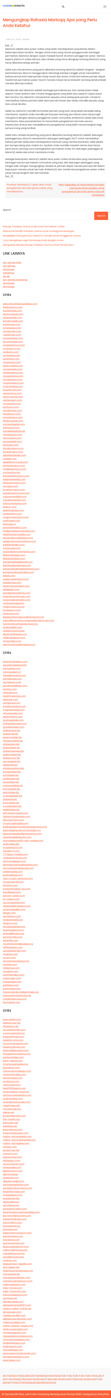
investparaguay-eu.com (16, 888)
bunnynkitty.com (12, 1222)
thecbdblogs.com (13, 1350)
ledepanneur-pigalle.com (17, 1263)
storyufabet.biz (11, 789)
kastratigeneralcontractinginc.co (22, 830)
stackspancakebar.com (16, 1277)
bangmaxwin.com (13, 1236)
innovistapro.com (13, 417)
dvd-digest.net (11, 1267)
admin (25, 39)
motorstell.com (12, 1085)
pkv (5, 1375)
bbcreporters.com (13, 820)
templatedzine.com (14, 926)
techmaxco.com (12, 438)
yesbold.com (10, 692)
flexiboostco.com (13, 307)
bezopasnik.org (11, 1226)
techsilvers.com (12, 916)
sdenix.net (8, 1112)
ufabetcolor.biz (11, 758)
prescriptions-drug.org (16, 1091)
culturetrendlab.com (15, 496)
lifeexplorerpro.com (14, 482)
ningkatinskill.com (13, 919)
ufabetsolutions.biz (13, 768)
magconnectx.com (14, 606)
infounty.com (10, 885)
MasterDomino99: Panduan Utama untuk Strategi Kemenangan (38, 231)
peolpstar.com (11, 1067)
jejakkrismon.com (13, 1171)
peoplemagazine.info (15, 665)
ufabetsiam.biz (11, 744)
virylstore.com (11, 1081)
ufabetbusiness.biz (13, 751)
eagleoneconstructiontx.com (19, 541)
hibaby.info (9, 575)
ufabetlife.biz (10, 765)
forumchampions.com (15, 1043)
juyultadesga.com (13, 875)
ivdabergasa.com (13, 871)
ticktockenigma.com (14, 503)
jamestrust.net (11, 1150)
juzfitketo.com (11, 985)
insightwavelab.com (14, 479)
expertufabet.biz (12, 737)
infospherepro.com (14, 465)
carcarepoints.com (14, 902)
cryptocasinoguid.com (15, 823)
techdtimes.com (12, 678)
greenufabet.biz (12, 754)
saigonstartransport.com (17, 1233)
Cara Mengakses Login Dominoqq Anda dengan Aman (33, 240)
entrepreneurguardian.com (18, 572)
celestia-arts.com (13, 1040)
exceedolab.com (12, 441)
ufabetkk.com (11, 1177)
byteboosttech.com (14, 706)
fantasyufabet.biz (13, 740)
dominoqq (8, 269)
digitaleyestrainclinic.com (17, 1319)
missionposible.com (14, 1322)
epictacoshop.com (13, 1243)
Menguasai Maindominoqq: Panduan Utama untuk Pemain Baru (38, 245)
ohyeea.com (10, 964)
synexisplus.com (12, 328)
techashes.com (12, 668)
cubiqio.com (10, 458)
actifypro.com (11, 407)
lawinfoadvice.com (13, 930)
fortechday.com (12, 641)
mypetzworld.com (13, 882)
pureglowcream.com (15, 1208)
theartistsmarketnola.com (18, 1270)
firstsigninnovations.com (16, 1054)
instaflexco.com (12, 414)
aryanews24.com (13, 847)
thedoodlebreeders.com (17, 906)
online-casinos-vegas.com (18, 1325)
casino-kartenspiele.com (17, 1136)
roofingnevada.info (13, 603)
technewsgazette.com (16, 1184)
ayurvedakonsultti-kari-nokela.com (23, 840)
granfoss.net (10, 1298)
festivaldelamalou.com (16, 1050)
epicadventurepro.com (16, 476)
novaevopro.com (12, 379)
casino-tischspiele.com (16, 1143)
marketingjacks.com (14, 1332)
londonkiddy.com (12, 627)
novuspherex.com (13, 376)
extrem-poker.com (14, 895)
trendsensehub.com (14, 500)
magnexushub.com (14, 709)
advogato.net (10, 1122)
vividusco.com (11, 352)
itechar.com (10, 689)
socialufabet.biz (12, 771)
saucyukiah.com (12, 1019)
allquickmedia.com (13, 1181)
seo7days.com (11, 1205)
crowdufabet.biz (12, 806)
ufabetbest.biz (11, 778)
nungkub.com (10, 971)
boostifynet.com (12, 390)
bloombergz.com (13, 1129)
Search (7, 210)
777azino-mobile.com (15, 854)
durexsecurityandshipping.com (20, 864)
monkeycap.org (12, 1109)
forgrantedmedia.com (15, 1064)
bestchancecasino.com (16, 586)
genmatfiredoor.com (15, 527)
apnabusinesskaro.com (16, 1356)
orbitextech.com (12, 513)
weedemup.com (12, 582)
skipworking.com (12, 1157)
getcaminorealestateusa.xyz (19, 644)
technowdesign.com (14, 861)
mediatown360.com (14, 1315)
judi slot (13, 1375)
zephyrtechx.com (13, 396)
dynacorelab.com (13, 341)
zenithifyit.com (11, 359)
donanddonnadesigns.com (18, 538)
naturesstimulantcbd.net (17, 995)
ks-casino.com (11, 899)
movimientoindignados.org (18, 944)
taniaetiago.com (12, 981)
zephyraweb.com (13, 365)
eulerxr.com (9, 507)
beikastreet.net (12, 1023)
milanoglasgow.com (14, 1284)
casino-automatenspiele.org (19, 1140)
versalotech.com (12, 434)
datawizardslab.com (14, 455)
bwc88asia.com (12, 892)
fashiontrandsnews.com (16, 816)
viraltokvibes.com (13, 1098)
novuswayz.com (12, 403)
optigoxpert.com (12, 400)
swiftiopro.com (11, 427)
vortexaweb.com (12, 369)
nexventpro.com (12, 393)
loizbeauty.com (11, 1160)
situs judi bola (26, 1375)
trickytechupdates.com (16, 1339)
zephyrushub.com (13, 314)
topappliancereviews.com (18, 1336)
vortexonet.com (12, 331)
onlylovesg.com (12, 548)
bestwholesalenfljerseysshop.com (22, 833)
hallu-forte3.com (12, 1288)
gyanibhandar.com (13, 727)
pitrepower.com (12, 1312)
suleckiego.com (12, 1360)
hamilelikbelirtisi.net (14, 431)
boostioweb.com (12, 310)
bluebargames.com (14, 1047)
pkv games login (12, 262)
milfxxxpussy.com (13, 947)
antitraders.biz (11, 844)
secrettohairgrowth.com (17, 1215)
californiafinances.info (15, 1250)
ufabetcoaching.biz (14, 630)
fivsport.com (10, 923)
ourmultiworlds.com (14, 1029)
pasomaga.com (12, 988)
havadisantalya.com (14, 675)
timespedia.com (12, 1167)
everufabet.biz (11, 802)
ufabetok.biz (10, 799)
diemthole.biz (10, 1174)
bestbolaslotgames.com (17, 565)
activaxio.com (11, 445)
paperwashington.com (16, 579)
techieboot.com (12, 682)
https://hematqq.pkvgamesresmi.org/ (34, 1382)
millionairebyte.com (14, 637)
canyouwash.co (12, 672)
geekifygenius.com (13, 510)
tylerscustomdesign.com (17, 1071)
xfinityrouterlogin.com (15, 1329)
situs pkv (97, 1375)
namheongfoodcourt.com (17, 1281)
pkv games (9, 266)
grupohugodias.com (14, 909)
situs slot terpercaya (34, 1379)
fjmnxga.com (10, 1229)
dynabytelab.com (13, 321)
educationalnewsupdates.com (20, 303)
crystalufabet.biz (12, 796)
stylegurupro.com (13, 451)
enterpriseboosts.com (15, 1133)
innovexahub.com (13, 338)
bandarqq (8, 272)
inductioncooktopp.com (16, 596)
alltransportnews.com (15, 813)
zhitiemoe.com (11, 968)
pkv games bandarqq (15, 279)
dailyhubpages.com (14, 555)
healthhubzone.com (14, 696)
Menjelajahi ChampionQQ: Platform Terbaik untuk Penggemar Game (42, 235)
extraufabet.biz (11, 761)
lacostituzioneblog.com (16, 961)
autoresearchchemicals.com (19, 1353)
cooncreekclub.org (14, 1033)
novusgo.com (10, 486)
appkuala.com (11, 1202)
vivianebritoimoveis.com (16, 1102)
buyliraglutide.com (13, 720)
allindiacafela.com (13, 1301)
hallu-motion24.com (14, 1291)
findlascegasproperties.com (19, 531)
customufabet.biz (13, 785)
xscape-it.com (11, 851)
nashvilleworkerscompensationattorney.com (28, 620)
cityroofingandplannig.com (18, 868)
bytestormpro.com (14, 489)
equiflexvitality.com (14, 544)
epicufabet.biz (11, 792)
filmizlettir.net (10, 1026)
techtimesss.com (13, 1078)
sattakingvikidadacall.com (18, 562)
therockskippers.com (15, 1294)
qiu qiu (6, 276)
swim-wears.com (13, 1060)
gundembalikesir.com (15, 685)
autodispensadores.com (16, 593)
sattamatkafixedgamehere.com (21, 569)
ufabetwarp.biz (11, 730)
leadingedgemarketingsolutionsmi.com (25, 827)
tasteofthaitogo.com (15, 1219)
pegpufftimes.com (13, 1036)
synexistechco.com (14, 345)
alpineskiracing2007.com (17, 1305)
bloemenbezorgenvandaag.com (21, 1212)
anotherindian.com (13, 975)
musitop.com (10, 954)
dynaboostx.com (12, 410)
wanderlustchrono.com (16, 493)
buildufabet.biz (11, 809)
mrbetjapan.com (12, 1195)
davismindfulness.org (15, 634)
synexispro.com (12, 610)
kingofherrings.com (14, 1191)
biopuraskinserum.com (16, 1246)
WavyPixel (103, 1394)
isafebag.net (10, 1126)
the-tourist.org (11, 1119)
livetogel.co (9, 524)
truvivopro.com (11, 348)
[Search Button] (63, 6)
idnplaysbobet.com (14, 558)
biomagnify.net (11, 1002)
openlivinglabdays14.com (17, 837)
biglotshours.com (13, 716)
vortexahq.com (11, 355)
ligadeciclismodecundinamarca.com (23, 617)
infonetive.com (11, 1239)
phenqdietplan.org (13, 933)
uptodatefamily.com (14, 950)
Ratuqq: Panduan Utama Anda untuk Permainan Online (34, 226)
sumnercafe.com (12, 937)
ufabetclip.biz (10, 734)
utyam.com (9, 957)
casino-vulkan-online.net (17, 1308)
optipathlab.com (12, 317)
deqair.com (9, 913)
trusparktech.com (13, 383)
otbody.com (10, 1146)
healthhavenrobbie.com (16, 534)
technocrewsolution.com (17, 1095)
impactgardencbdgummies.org (21, 992)
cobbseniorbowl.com (15, 857)
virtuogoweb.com (13, 713)
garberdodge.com (13, 1057)
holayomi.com (11, 613)
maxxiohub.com (12, 362)
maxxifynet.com (12, 334)
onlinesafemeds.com (15, 723)
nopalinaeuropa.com (15, 999)
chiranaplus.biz (11, 1274)
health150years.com (14, 1088)
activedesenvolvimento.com (19, 551)
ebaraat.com (10, 699)
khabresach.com (12, 1346)
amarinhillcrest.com (14, 1115)
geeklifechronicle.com (15, 462)
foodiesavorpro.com (14, 469)
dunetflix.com (10, 940)
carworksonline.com (14, 1074)
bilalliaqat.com (11, 589)
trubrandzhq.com (13, 386)
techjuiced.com (11, 703)
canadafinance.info (14, 1253)
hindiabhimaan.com (14, 1343)
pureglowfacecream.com (17, 1188)
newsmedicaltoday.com (16, 599)
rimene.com (10, 1260)
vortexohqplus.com (14, 424)
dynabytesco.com (13, 448)
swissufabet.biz (11, 747)
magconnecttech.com (16, 517)
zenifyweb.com (11, 520)
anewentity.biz (11, 1198)
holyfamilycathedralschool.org (20, 624)
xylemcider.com (12, 978)
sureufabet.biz (11, 782)
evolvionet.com (11, 324)
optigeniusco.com (13, 372)
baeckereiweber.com (15, 661)
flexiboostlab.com (13, 420)
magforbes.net (11, 1105)
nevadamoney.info (13, 1257)
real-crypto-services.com (18, 878)
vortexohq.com (11, 472)
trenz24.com (10, 1153)
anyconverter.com (13, 1164)
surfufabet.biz (10, 775)
